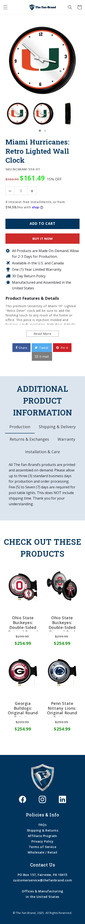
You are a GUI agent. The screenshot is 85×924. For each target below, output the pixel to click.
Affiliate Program (42, 836)
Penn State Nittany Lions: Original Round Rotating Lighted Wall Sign (62, 709)
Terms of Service (42, 847)
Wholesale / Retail (42, 852)
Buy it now (42, 238)
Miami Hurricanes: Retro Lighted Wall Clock (37, 151)
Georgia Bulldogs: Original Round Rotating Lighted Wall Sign (23, 709)
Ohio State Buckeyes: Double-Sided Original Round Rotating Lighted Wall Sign (23, 623)
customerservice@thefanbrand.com (42, 880)
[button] (5, 7)
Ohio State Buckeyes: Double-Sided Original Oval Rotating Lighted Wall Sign (62, 623)
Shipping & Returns (42, 830)
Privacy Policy (42, 841)
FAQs (42, 825)
